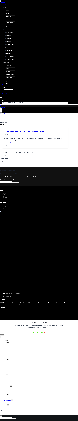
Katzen (5, 359)
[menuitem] (4, 4)
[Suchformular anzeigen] (1, 97)
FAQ (3, 205)
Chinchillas (8, 393)
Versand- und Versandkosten (9, 409)
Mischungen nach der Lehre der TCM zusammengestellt (15, 358)
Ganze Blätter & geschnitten (11, 396)
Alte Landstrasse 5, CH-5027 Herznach (12, 292)
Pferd (5, 374)
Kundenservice (4, 405)
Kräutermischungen (9, 398)
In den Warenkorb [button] (7, 142)
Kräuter (5, 394)
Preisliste (4, 209)
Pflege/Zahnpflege (9, 372)
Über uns (4, 193)
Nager (7, 403)
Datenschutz (4, 197)
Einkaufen (3, 340)
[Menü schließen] (0, 337)
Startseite (3, 339)
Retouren (4, 208)
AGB (3, 196)
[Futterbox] (2, 2)
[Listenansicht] (3, 124)
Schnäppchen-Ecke (7, 400)
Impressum (4, 199)
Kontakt (3, 194)
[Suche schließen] (1, 416)
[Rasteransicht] (1, 124)
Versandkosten (5, 206)
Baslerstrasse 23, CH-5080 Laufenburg (12, 293)
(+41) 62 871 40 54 (9, 295)
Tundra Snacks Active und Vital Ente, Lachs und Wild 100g (24, 132)
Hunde (5, 155)
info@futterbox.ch (7, 296)
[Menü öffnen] (1, 111)
